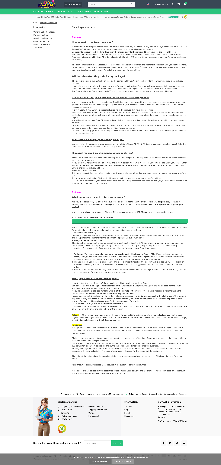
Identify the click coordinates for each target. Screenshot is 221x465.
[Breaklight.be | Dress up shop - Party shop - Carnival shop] (46, 4)
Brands (88, 11)
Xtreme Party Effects (64, 11)
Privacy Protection (41, 44)
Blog (106, 11)
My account (93, 416)
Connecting (65, 413)
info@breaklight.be (69, 416)
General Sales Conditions (44, 32)
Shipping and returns (48, 23)
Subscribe (117, 443)
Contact (91, 413)
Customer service (160, 4)
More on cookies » (123, 461)
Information (38, 11)
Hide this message (99, 461)
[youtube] (184, 443)
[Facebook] (163, 443)
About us (98, 11)
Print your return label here (130, 221)
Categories (129, 416)
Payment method (40, 35)
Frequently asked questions (72, 406)
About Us (37, 47)
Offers (80, 11)
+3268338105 (66, 410)
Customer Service (41, 41)
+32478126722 (67, 419)
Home (35, 23)
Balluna (49, 11)
